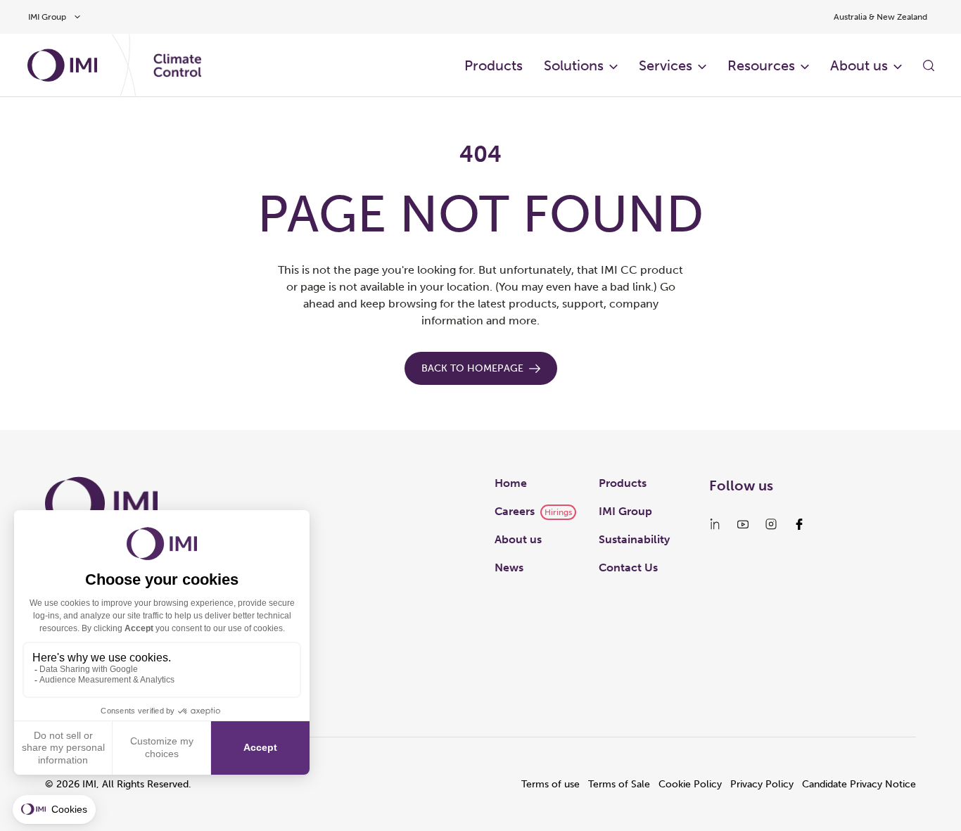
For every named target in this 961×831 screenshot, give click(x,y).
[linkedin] (714, 524)
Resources (761, 65)
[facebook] (799, 524)
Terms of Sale (619, 784)
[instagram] (771, 524)
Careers (515, 511)
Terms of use (550, 784)
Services (665, 65)
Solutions (574, 65)
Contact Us (628, 567)
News (509, 567)
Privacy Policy (762, 784)
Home (511, 483)
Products (493, 65)
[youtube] (743, 524)
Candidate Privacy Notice (859, 784)
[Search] (928, 65)
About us (859, 65)
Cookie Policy (690, 784)
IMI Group (625, 511)
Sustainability (634, 539)
